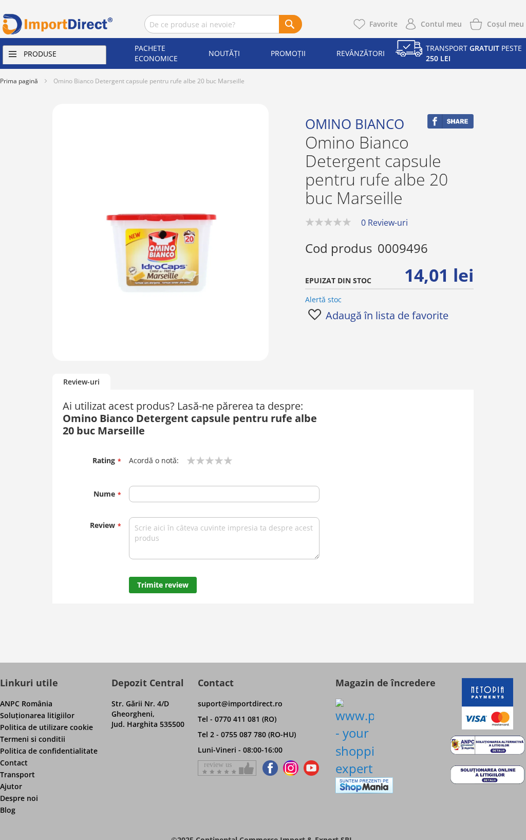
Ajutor (11, 786)
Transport (17, 774)
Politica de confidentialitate (49, 751)
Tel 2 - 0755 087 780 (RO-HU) (247, 734)
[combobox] (223, 24)
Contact (14, 763)
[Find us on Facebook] (268, 768)
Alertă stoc (323, 299)
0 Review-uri (384, 222)
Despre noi (19, 798)
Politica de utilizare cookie (46, 727)
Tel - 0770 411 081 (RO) (237, 719)
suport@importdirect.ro (240, 703)
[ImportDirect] (58, 24)
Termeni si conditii (32, 739)
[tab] (81, 382)
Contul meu (441, 24)
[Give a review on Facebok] (227, 768)
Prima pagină (19, 81)
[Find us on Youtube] (311, 768)
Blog (7, 810)
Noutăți (224, 53)
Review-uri (81, 382)
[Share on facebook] (450, 126)
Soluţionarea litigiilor (37, 715)
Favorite (383, 24)
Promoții (288, 53)
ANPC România (26, 703)
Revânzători (360, 53)
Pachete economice (156, 53)
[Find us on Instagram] (290, 768)
